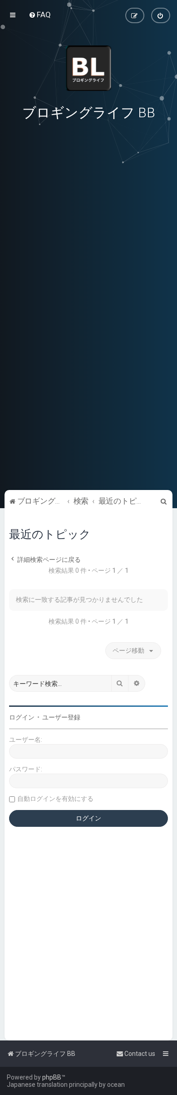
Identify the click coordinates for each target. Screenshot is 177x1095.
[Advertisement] (88, 425)
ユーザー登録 (61, 717)
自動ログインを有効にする (55, 798)
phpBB (51, 1077)
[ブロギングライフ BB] (88, 68)
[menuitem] (39, 14)
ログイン (21, 717)
